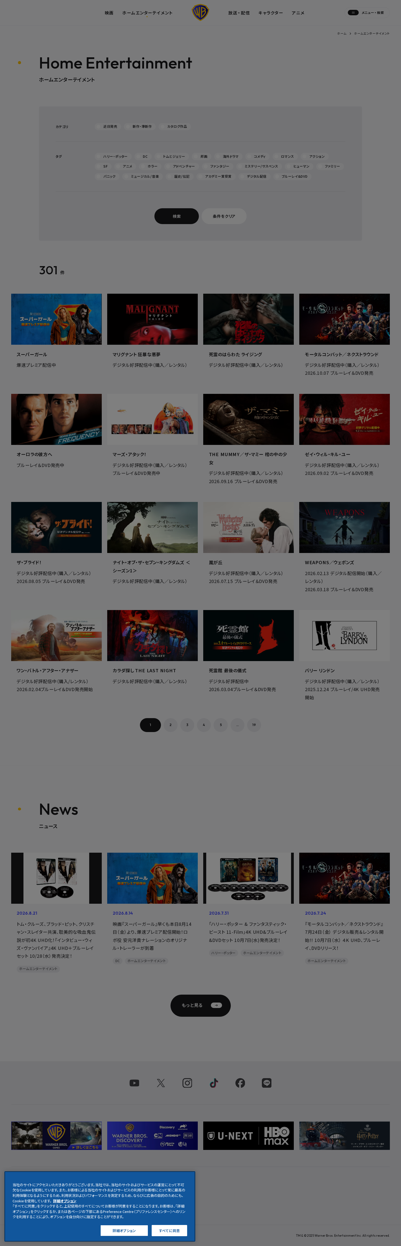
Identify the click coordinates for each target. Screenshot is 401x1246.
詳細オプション (124, 1230)
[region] (99, 1206)
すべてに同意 (169, 1230)
